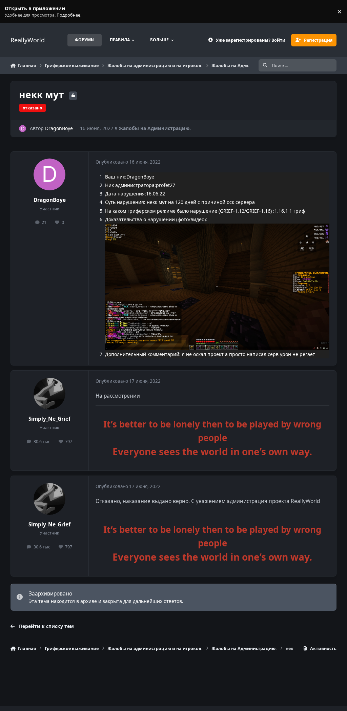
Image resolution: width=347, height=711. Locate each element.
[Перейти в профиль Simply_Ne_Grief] (49, 394)
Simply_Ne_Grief (49, 418)
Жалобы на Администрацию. (155, 128)
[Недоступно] (217, 228)
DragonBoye (59, 128)
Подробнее (13, 11)
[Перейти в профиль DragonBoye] (22, 128)
